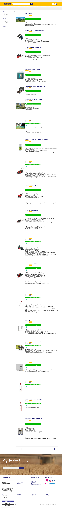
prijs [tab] (4, 11)
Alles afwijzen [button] (7, 503)
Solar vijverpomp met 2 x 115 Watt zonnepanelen (33, 99)
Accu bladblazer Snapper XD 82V (30, 263)
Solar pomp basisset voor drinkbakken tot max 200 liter (35, 30)
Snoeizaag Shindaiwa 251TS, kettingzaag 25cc (33, 47)
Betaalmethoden (34, 495)
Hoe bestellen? (34, 494)
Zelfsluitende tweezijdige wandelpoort (32, 320)
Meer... (8, 8)
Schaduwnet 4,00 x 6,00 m (29, 13)
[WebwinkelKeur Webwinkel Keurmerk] (47, 484)
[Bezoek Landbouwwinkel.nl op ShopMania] (52, 484)
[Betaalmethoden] (50, 481)
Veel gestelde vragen (20, 483)
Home (4, 8)
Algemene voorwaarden (21, 482)
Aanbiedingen (19, 494)
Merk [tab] (4, 26)
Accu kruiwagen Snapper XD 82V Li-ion (31, 185)
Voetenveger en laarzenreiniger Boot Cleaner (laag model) (35, 86)
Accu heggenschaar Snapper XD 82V (31, 210)
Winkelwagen (19, 481)
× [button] (13, 481)
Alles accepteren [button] (8, 501)
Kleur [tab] (4, 18)
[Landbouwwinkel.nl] (7, 4)
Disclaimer (47, 494)
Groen (6, 21)
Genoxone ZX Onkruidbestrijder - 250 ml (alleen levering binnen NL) (36, 139)
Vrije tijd (11, 8)
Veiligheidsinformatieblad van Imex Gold (34, 435)
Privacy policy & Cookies (49, 495)
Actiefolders (19, 500)
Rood (6, 22)
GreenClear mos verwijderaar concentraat (32, 69)
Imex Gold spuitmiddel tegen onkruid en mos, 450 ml (34, 418)
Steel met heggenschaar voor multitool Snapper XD (34, 399)
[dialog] (8, 494)
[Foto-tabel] (58, 11)
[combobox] (22, 4)
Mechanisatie (19, 495)
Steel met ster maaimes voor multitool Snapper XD (34, 341)
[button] (53, 4)
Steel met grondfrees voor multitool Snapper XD (33, 360)
